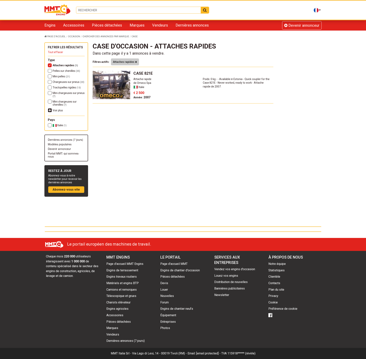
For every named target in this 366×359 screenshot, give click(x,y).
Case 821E (143, 73)
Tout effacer (55, 52)
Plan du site (276, 289)
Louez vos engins (226, 275)
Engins (49, 25)
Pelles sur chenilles (66, 70)
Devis (164, 283)
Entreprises (168, 321)
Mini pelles (61, 76)
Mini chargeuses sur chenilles (65, 103)
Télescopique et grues (121, 296)
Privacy (273, 296)
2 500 (138, 93)
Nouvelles (167, 296)
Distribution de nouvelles (231, 282)
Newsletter (221, 295)
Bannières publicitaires (229, 288)
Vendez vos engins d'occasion (234, 269)
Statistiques (276, 270)
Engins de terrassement (122, 270)
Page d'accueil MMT (174, 264)
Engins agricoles (117, 308)
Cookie (273, 302)
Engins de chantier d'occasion (180, 270)
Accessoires (73, 25)
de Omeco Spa (142, 82)
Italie (62, 125)
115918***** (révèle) (241, 353)
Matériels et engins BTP (122, 283)
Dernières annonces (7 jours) (65, 139)
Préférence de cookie (282, 308)
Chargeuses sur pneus (68, 81)
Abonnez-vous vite (66, 189)
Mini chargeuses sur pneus (69, 94)
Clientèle (274, 276)
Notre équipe (277, 264)
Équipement (168, 315)
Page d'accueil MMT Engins (124, 264)
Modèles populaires (59, 144)
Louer (164, 289)
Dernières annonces (192, 25)
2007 (141, 97)
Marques (137, 25)
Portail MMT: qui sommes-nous (63, 154)
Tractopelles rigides (67, 87)
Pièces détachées (107, 25)
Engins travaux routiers (121, 276)
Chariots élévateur (118, 302)
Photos (165, 328)
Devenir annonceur (303, 25)
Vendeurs (160, 25)
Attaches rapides (65, 65)
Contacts (274, 283)
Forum (164, 302)
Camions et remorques (121, 289)
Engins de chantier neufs (176, 308)
